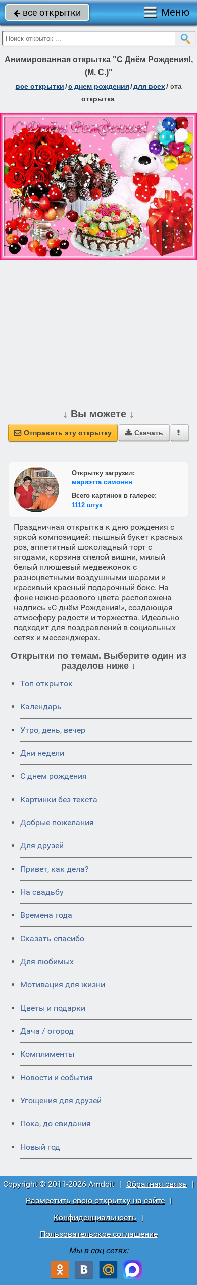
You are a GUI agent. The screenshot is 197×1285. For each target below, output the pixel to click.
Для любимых (47, 961)
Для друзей (42, 845)
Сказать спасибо (52, 938)
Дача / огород (47, 1031)
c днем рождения (98, 86)
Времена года (46, 915)
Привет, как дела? (54, 869)
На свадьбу (42, 892)
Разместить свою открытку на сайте (95, 1200)
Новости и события (56, 1077)
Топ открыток (46, 683)
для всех (149, 86)
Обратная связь (156, 1184)
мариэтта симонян (102, 482)
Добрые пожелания (57, 822)
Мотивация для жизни (62, 984)
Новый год (40, 1147)
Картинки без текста (58, 799)
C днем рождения (53, 776)
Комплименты (47, 1054)
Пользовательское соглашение (99, 1234)
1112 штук (87, 505)
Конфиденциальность (95, 1217)
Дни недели (42, 753)
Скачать (144, 433)
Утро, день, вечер (52, 730)
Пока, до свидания (55, 1123)
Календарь (41, 706)
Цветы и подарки (52, 1008)
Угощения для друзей (61, 1100)
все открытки (47, 12)
